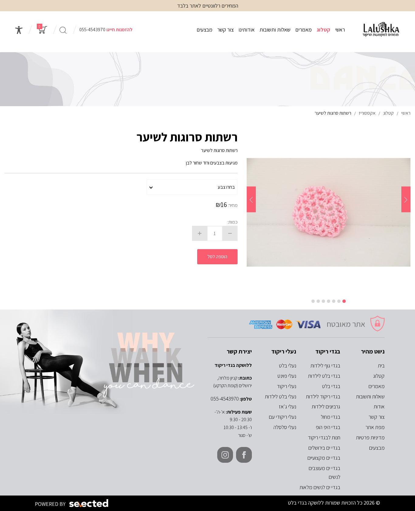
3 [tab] (333, 301)
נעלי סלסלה (284, 427)
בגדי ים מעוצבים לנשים (324, 472)
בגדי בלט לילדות (324, 375)
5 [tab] (323, 301)
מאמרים (303, 29)
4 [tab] (328, 301)
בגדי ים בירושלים (324, 447)
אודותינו (246, 29)
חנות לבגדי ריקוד (324, 437)
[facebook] (244, 455)
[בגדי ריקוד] (381, 29)
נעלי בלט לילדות (280, 396)
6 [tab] (318, 301)
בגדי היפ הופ (328, 427)
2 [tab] (339, 301)
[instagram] (225, 455)
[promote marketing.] (89, 503)
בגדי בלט (331, 386)
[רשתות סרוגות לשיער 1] (328, 212)
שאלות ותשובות (274, 29)
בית (381, 365)
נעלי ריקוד (286, 386)
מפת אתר (375, 427)
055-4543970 (92, 29)
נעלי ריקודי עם (282, 416)
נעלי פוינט (286, 375)
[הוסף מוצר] (199, 233)
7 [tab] (313, 301)
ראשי (340, 29)
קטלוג (323, 29)
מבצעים (204, 29)
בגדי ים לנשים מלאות (320, 487)
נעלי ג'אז (287, 406)
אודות (379, 406)
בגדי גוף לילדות (325, 365)
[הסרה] (230, 233)
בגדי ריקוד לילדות (323, 396)
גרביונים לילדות (326, 406)
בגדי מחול (330, 416)
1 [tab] (344, 301)
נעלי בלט (287, 365)
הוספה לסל (217, 256)
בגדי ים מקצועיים (323, 457)
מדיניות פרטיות (370, 437)
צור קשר (225, 29)
